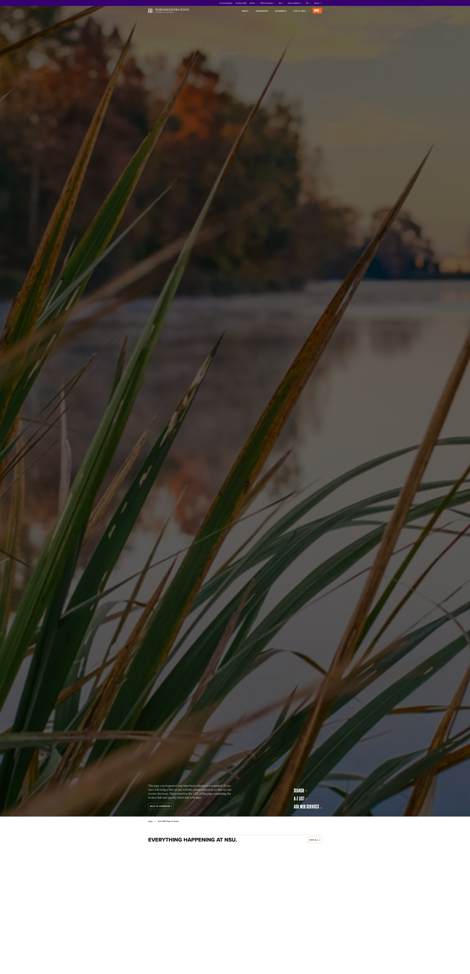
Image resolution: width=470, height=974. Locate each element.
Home (150, 821)
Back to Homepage (160, 806)
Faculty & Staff (241, 3)
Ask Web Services (306, 806)
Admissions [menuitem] (262, 11)
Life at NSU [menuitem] (299, 11)
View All (313, 840)
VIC (307, 3)
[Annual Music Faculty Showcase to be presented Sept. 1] (235, 897)
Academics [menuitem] (280, 11)
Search (316, 3)
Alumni (252, 3)
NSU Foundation (266, 3)
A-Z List (299, 798)
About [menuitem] (245, 11)
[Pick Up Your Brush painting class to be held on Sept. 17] (295, 891)
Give (280, 3)
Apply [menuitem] (316, 10)
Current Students (226, 3)
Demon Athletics (294, 3)
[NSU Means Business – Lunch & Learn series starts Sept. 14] (175, 935)
